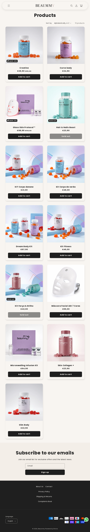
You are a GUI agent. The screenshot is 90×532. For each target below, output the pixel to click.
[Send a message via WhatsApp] (86, 519)
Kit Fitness (65, 246)
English (10, 521)
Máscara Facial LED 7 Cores (65, 306)
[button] (8, 5)
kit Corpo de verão (66, 187)
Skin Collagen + (66, 365)
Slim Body (24, 425)
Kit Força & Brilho (24, 306)
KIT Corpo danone (24, 187)
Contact (48, 486)
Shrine (55, 529)
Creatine (24, 68)
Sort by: (49, 23)
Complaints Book (45, 501)
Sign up (45, 472)
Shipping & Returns (44, 496)
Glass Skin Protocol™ (24, 127)
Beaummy (41, 529)
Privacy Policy (44, 491)
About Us (39, 486)
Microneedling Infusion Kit (24, 365)
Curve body (66, 68)
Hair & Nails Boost (65, 127)
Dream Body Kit (24, 246)
